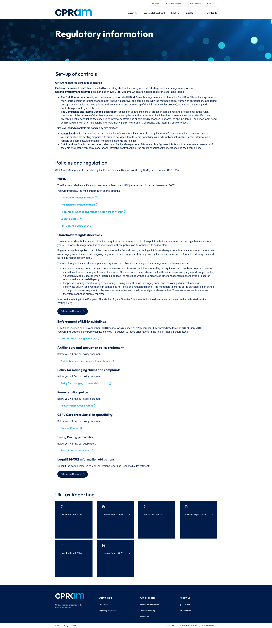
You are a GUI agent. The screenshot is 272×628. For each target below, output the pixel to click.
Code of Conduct (70, 427)
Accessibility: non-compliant (188, 625)
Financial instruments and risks (78, 204)
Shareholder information (149, 604)
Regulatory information (108, 610)
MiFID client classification (75, 225)
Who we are (144, 616)
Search (157, 3)
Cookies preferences (208, 625)
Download (82, 532)
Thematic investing (147, 610)
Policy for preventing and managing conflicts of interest (92, 211)
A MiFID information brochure (77, 197)
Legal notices (171, 625)
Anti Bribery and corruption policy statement (86, 360)
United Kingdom (194, 3)
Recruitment (103, 604)
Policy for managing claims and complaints (85, 383)
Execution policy (70, 218)
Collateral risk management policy (80, 338)
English (209, 3)
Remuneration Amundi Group (77, 405)
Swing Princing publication (75, 450)
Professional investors (173, 3)
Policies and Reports (71, 311)
